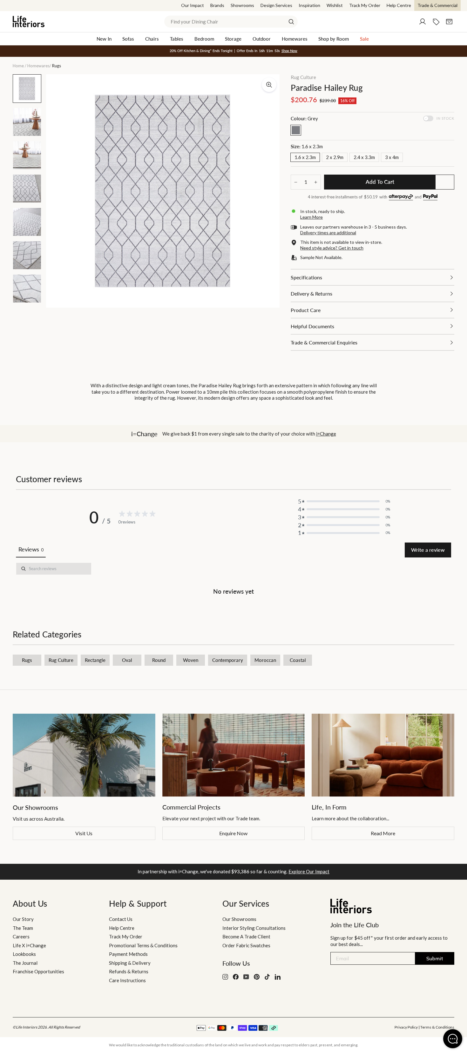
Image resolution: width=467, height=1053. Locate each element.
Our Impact (192, 5)
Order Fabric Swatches (246, 945)
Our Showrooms (239, 919)
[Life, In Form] (383, 755)
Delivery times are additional (328, 232)
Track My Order (364, 5)
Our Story (23, 919)
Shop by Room (333, 39)
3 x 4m (392, 157)
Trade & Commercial (437, 5)
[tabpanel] (233, 580)
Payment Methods (128, 954)
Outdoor (262, 39)
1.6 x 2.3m (305, 157)
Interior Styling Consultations (254, 928)
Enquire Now (233, 833)
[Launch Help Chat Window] (452, 1038)
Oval (127, 660)
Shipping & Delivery (130, 963)
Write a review (428, 550)
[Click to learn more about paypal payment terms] (430, 197)
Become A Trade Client (246, 936)
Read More (383, 833)
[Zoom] (269, 84)
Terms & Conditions (437, 1027)
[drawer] (372, 277)
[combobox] (231, 22)
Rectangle (95, 660)
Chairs (152, 39)
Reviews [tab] (30, 549)
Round (159, 660)
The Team (23, 928)
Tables (176, 39)
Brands (217, 5)
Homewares (295, 39)
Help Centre (399, 5)
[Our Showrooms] (84, 755)
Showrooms (242, 5)
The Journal (25, 963)
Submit (434, 958)
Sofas (128, 39)
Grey (296, 130)
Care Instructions (127, 980)
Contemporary (227, 660)
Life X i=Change (29, 945)
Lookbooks (24, 954)
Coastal (298, 660)
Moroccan (265, 660)
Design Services (276, 5)
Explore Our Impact (308, 871)
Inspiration (309, 5)
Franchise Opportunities (38, 971)
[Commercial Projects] (233, 755)
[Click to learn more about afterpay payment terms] (401, 197)
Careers (21, 936)
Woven (190, 660)
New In (104, 39)
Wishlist (335, 5)
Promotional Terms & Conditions (143, 945)
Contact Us (120, 919)
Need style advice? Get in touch (331, 247)
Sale (364, 39)
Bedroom (204, 39)
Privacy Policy (406, 1027)
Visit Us (83, 833)
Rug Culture (303, 77)
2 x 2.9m (334, 157)
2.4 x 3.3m (364, 157)
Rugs (27, 660)
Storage (233, 39)
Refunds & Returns (128, 971)
